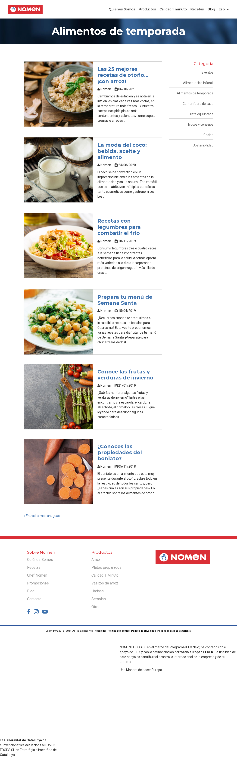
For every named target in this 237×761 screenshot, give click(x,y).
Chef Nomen (37, 575)
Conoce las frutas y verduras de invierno (125, 375)
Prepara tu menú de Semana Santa (124, 300)
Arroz (95, 559)
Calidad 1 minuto (173, 9)
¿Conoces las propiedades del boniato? (119, 452)
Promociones (38, 583)
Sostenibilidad (203, 145)
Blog (211, 9)
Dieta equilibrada (201, 114)
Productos (147, 9)
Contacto (34, 599)
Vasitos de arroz (104, 583)
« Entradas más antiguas (42, 516)
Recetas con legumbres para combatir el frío (119, 227)
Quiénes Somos (122, 9)
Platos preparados (106, 567)
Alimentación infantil (198, 83)
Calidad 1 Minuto (104, 575)
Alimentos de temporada (195, 93)
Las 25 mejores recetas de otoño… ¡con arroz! (122, 75)
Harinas (97, 591)
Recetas (197, 9)
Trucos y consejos (200, 124)
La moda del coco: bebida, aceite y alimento (122, 151)
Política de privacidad (143, 631)
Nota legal (100, 631)
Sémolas (98, 599)
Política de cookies (119, 631)
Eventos (207, 72)
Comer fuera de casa (198, 104)
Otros (95, 607)
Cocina (208, 135)
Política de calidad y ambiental (174, 631)
